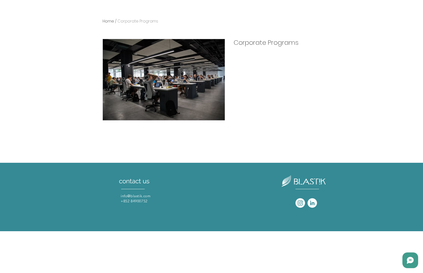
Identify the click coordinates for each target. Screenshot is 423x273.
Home (108, 21)
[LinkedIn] (312, 203)
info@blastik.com (136, 196)
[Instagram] (300, 203)
